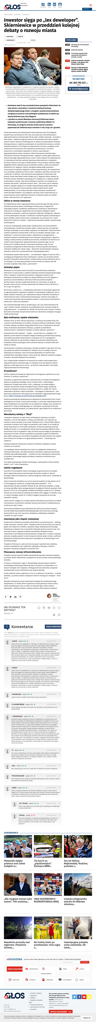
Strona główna (8, 14)
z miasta (19, 36)
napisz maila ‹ (56, 598)
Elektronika (67, 980)
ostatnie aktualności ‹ (56, 600)
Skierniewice (25, 14)
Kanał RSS (33, 1009)
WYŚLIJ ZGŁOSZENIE (58, 1012)
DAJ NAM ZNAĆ (79, 79)
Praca (65, 969)
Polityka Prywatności (36, 1005)
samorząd (9, 36)
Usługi (82, 969)
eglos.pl (24, 3)
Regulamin (33, 995)
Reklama (33, 998)
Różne (82, 980)
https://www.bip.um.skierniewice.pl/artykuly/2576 (27, 396)
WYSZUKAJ (84, 962)
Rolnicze (33, 980)
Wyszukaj (86, 9)
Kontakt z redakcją (36, 993)
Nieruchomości (46, 974)
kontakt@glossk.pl (79, 89)
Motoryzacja (34, 969)
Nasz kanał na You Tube (37, 1007)
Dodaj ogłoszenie (15, 969)
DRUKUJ (33, 40)
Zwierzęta (49, 980)
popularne (71, 40)
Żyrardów (24, 5)
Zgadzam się (87, 1018)
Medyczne (16, 980)
